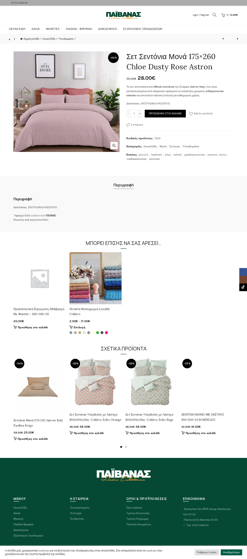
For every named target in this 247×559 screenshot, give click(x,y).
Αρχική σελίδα (31, 38)
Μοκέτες (19, 518)
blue (167, 154)
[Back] (12, 39)
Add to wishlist (203, 113)
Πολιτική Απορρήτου (138, 524)
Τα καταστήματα (79, 507)
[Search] (214, 15)
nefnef (177, 154)
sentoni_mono (216, 154)
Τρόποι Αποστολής (138, 513)
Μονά (163, 146)
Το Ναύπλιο (77, 518)
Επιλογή (79, 327)
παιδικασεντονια (136, 159)
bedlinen (156, 154)
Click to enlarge (114, 145)
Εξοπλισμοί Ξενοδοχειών (28, 535)
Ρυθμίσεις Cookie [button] (207, 552)
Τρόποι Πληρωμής (137, 518)
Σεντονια (174, 146)
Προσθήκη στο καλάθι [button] (33, 327)
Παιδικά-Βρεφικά (23, 524)
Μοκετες (53, 29)
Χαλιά (17, 513)
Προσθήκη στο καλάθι (165, 113)
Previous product (225, 39)
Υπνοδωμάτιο (66, 38)
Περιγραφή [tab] (123, 185)
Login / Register (201, 14)
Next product (235, 39)
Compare (137, 124)
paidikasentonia (194, 154)
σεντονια (154, 159)
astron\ (143, 154)
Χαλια (35, 29)
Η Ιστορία (75, 513)
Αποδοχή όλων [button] (231, 552)
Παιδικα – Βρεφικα (79, 29)
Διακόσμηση (107, 29)
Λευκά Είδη (17, 29)
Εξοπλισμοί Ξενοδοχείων (142, 29)
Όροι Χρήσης (134, 507)
